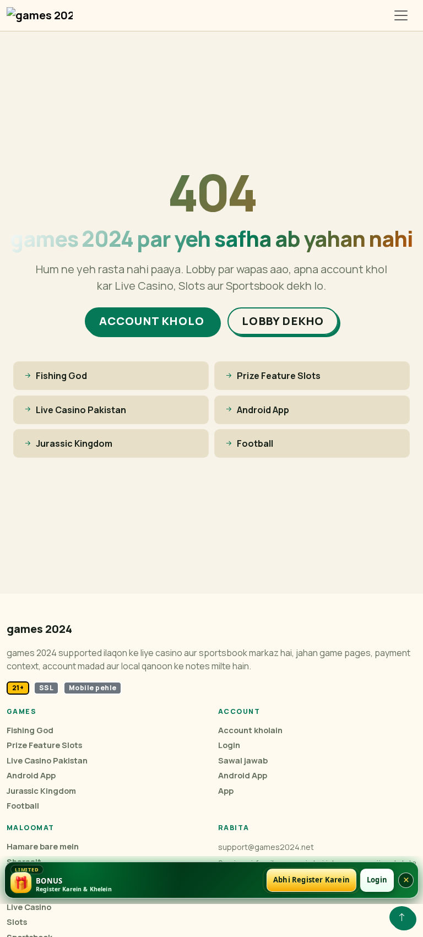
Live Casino (29, 907)
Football (23, 805)
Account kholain (250, 730)
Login (229, 745)
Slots (17, 922)
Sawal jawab (243, 760)
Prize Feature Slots (44, 745)
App (226, 791)
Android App (31, 775)
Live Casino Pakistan (47, 760)
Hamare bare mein (43, 846)
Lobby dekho (283, 320)
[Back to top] (401, 917)
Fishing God (30, 730)
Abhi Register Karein (311, 880)
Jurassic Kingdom (41, 791)
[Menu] (401, 15)
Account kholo (152, 320)
